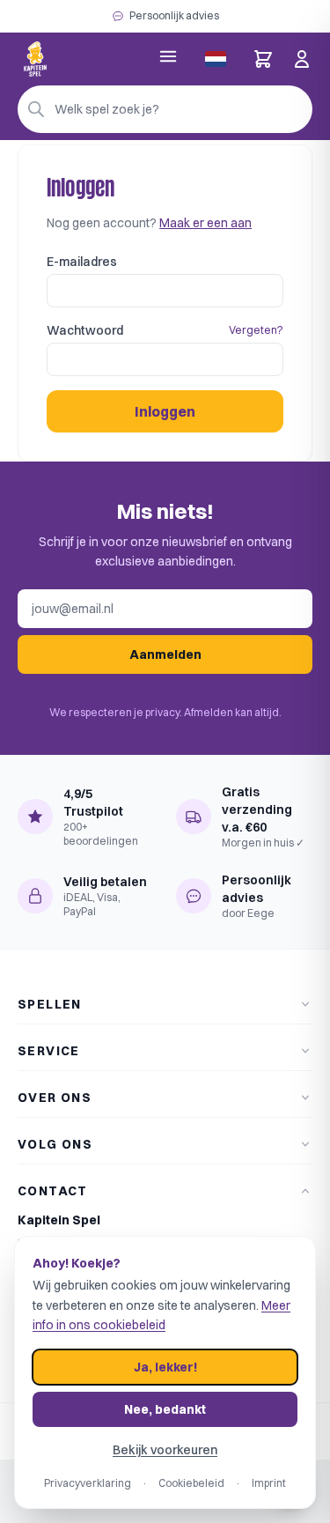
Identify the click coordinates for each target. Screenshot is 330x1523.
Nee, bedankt (165, 1409)
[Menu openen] (168, 56)
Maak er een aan (205, 223)
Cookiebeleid (191, 1483)
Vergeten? (256, 329)
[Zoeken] (36, 109)
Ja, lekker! (165, 1367)
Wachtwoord (85, 330)
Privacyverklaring (87, 1483)
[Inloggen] (301, 59)
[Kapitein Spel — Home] (35, 59)
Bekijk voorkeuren (165, 1450)
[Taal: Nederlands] (215, 59)
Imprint (269, 1483)
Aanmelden (165, 654)
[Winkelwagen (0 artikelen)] (263, 59)
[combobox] (165, 109)
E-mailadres (82, 262)
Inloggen (165, 411)
